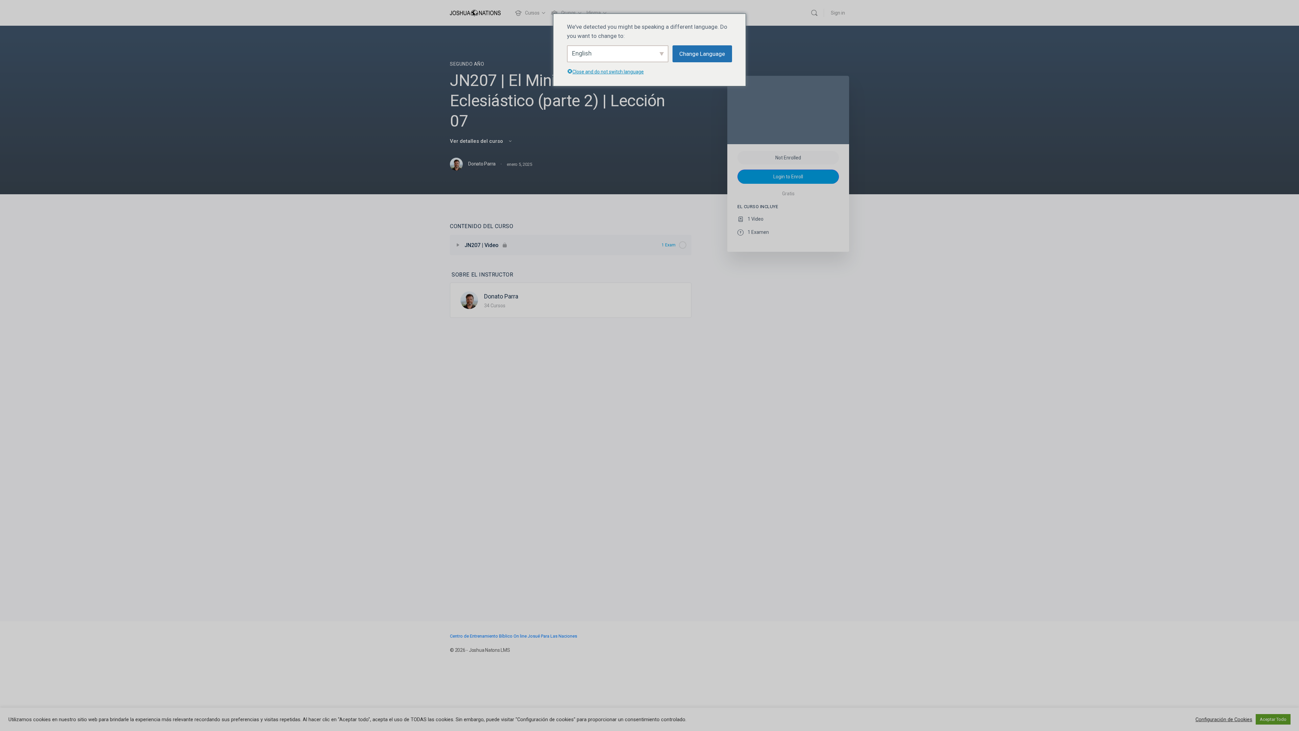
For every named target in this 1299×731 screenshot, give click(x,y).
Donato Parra (501, 296)
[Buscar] (814, 13)
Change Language (702, 53)
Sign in (838, 13)
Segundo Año (467, 64)
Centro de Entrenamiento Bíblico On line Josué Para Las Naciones (513, 636)
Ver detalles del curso (477, 141)
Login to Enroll (788, 176)
